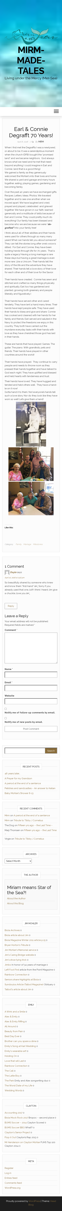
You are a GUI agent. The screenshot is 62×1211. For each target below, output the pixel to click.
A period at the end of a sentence (23, 783)
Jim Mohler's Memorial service (20, 950)
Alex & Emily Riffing (15, 1021)
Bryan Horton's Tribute (16, 945)
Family (19, 544)
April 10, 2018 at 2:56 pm (14, 578)
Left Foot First (12, 969)
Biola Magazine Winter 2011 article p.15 (25, 940)
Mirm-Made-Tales (31, 60)
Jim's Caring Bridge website (19, 955)
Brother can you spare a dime (20, 1041)
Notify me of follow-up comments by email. (30, 712)
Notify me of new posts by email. (24, 722)
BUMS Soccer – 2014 (16, 1122)
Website (9, 695)
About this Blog (15, 903)
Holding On (11, 1056)
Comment (11, 630)
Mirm (41, 141)
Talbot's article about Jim (18, 989)
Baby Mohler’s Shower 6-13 (19, 793)
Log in (8, 1173)
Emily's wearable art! (15, 1051)
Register (9, 1168)
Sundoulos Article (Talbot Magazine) (24, 984)
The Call (9, 1070)
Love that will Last (14, 1061)
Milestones (38, 544)
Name (9, 669)
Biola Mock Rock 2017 (16, 1117)
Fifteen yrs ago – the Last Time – (35, 825)
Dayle (13, 572)
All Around (10, 1026)
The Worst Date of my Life (18, 1085)
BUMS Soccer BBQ (15, 1127)
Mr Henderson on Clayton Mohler (22, 1142)
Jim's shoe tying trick (15, 960)
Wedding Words (13, 1090)
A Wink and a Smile (15, 1011)
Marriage (27, 544)
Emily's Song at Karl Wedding (20, 1046)
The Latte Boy (12, 1075)
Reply (11, 606)
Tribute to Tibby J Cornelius (28, 820)
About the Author (16, 898)
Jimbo (8, 964)
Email (8, 682)
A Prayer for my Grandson (18, 778)
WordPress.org (12, 1188)
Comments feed (13, 1183)
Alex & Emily (11, 1016)
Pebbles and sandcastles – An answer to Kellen (30, 788)
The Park (9, 1080)
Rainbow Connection (16, 974)
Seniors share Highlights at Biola (22, 979)
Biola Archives (12, 930)
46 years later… (12, 773)
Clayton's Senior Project (17, 1132)
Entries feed (11, 1178)
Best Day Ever (12, 1036)
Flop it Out (10, 1137)
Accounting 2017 (13, 1112)
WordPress (34, 1201)
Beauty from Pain (14, 1031)
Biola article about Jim (16, 935)
